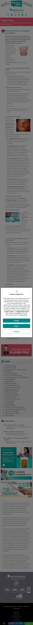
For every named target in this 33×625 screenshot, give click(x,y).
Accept (16, 320)
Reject (16, 326)
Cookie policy (23, 315)
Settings (16, 331)
